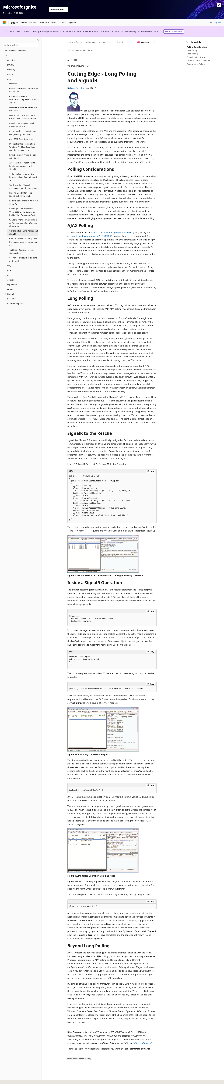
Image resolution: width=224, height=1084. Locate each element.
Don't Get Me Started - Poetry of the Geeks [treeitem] (23, 109)
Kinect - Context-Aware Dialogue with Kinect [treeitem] (23, 156)
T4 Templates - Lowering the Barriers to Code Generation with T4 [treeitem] (23, 177)
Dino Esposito (77, 88)
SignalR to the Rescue (196, 57)
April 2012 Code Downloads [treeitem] (21, 139)
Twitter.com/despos (141, 1043)
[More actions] (154, 42)
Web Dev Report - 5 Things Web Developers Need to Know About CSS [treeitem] (23, 241)
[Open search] (211, 22)
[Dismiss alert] (219, 5)
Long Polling (192, 54)
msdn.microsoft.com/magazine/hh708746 (88, 236)
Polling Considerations (197, 47)
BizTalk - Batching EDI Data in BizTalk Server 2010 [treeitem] (22, 125)
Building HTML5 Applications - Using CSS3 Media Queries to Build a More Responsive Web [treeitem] (22, 211)
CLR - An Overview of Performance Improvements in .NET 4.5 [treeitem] (22, 99)
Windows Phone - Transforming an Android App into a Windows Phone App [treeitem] (23, 223)
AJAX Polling (192, 50)
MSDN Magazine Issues (96, 42)
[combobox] (20, 45)
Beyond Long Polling (196, 64)
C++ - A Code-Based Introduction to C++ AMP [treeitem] (23, 90)
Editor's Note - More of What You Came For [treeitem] (23, 202)
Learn (70, 42)
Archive (79, 42)
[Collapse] (38, 40)
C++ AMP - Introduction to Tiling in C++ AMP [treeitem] (23, 259)
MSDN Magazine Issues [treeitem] (15, 50)
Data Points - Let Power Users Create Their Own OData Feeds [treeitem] (22, 117)
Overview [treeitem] (11, 60)
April (119, 42)
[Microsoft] (4, 22)
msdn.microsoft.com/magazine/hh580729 (110, 232)
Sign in (218, 22)
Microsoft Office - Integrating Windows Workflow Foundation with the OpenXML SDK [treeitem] (22, 147)
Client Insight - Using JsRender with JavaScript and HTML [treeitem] (22, 133)
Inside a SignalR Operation (198, 60)
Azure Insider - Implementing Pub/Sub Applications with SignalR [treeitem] (22, 166)
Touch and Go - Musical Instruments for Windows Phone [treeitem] (23, 186)
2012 (111, 42)
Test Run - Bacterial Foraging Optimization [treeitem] (21, 251)
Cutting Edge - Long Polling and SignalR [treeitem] (23, 232)
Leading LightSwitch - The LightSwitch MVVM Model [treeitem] (20, 194)
